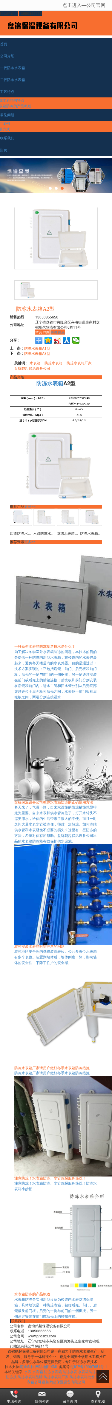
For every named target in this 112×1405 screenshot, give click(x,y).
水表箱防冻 (87, 1371)
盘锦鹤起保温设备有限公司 (63, 1381)
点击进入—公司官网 (83, 4)
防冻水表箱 (53, 362)
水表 (27, 1371)
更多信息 (57, 332)
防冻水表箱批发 (82, 1376)
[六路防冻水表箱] (44, 517)
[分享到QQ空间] (48, 340)
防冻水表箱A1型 (37, 348)
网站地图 (42, 1366)
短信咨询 (42, 1401)
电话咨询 (14, 1401)
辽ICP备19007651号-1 (88, 1366)
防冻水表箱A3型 (37, 353)
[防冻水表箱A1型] (67, 517)
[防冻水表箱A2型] (91, 517)
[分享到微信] (76, 340)
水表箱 (35, 362)
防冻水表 (70, 1371)
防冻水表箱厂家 (79, 362)
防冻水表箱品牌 (30, 1376)
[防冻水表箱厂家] (56, 175)
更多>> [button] (30, 506)
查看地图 (98, 1401)
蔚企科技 (27, 1366)
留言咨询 (42, 332)
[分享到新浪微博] (57, 340)
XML (54, 1366)
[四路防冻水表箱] (20, 517)
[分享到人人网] (66, 340)
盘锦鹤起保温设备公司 (32, 368)
